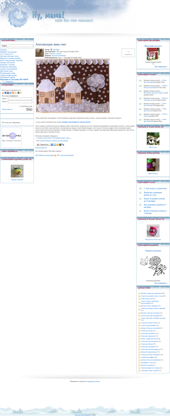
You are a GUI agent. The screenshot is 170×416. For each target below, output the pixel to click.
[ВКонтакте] (52, 144)
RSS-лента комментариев (65, 155)
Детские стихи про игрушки (150, 313)
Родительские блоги (46, 12)
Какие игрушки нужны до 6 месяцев (154, 199)
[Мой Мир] (60, 144)
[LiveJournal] (63, 144)
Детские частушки (147, 365)
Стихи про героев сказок (149, 323)
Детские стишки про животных (151, 293)
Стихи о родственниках (148, 325)
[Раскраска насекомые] (153, 278)
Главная (34, 12)
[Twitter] (54, 144)
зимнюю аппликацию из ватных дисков (76, 122)
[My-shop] (12, 147)
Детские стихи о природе (149, 306)
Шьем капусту (153, 173)
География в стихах (147, 362)
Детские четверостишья (149, 352)
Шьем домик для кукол (153, 46)
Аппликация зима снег (77, 12)
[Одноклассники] (57, 144)
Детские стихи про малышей (150, 328)
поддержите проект (93, 381)
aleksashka (56, 50)
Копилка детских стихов (152, 80)
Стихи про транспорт (148, 336)
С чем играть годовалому (155, 188)
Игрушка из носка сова (153, 239)
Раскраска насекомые (153, 251)
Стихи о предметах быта (149, 339)
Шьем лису (153, 147)
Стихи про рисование (148, 347)
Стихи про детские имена (149, 341)
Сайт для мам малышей (82, 415)
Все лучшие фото (160, 66)
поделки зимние (45, 141)
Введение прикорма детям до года (153, 193)
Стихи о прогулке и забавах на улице (153, 318)
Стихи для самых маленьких (150, 355)
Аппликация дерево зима (61, 138)
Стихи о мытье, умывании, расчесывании (150, 302)
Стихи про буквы (146, 344)
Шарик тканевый (17, 180)
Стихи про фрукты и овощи (150, 368)
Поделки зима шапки (44, 138)
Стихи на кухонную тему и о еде (152, 296)
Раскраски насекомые (153, 280)
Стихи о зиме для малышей (155, 86)
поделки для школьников (60, 141)
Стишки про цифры (147, 357)
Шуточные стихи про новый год (154, 93)
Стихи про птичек (147, 331)
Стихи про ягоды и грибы (149, 370)
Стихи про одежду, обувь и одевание (153, 308)
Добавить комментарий (46, 155)
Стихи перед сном (147, 299)
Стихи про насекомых (148, 333)
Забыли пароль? (7, 109)
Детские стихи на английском (150, 360)
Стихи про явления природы (150, 349)
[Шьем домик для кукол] (153, 60)
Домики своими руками (153, 62)
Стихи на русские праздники (150, 316)
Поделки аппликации (59, 55)
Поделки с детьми (61, 12)
